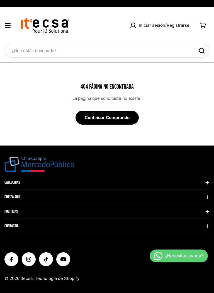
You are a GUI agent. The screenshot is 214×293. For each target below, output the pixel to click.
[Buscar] (201, 50)
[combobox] (107, 51)
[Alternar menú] (7, 25)
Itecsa (27, 278)
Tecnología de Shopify (57, 278)
